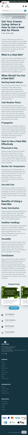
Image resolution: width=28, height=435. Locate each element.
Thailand (3, 405)
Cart (26, 6)
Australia (3, 409)
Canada (3, 407)
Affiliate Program (4, 378)
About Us (3, 386)
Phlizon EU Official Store (16, 432)
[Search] (25, 11)
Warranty (3, 370)
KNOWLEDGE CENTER (8, 17)
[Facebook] (2, 353)
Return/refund (4, 368)
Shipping (3, 366)
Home (2, 17)
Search (2, 362)
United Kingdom (4, 403)
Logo (7, 6)
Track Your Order (5, 372)
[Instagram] (4, 353)
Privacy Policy (4, 391)
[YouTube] (6, 353)
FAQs (2, 376)
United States (4, 401)
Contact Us (3, 364)
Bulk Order (3, 374)
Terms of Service (5, 388)
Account (23, 6)
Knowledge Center (5, 393)
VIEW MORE (14, 308)
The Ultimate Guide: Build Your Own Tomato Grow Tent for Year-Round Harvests (10, 295)
